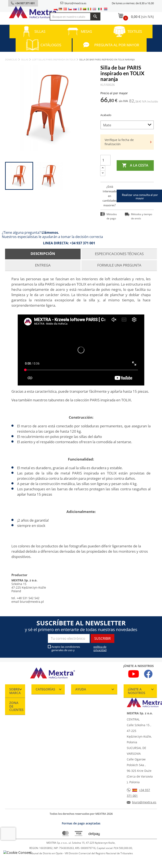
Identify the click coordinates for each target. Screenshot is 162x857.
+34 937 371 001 (82, 243)
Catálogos (50, 44)
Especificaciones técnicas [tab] (119, 253)
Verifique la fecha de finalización (119, 142)
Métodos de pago (112, 216)
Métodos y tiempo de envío (141, 216)
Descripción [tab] (43, 253)
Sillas (39, 31)
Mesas (86, 31)
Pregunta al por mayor (116, 44)
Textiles (134, 31)
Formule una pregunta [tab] (119, 265)
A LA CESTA (135, 165)
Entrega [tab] (43, 265)
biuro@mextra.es (75, 3)
